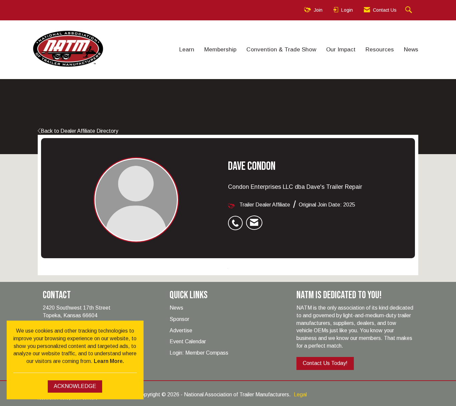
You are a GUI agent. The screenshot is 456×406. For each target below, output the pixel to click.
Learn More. (109, 361)
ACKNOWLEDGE (75, 386)
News (411, 49)
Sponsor (179, 319)
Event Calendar (188, 341)
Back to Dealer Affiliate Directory (79, 131)
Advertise (181, 330)
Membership (220, 49)
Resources (380, 49)
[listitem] (237, 219)
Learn (186, 49)
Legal (300, 394)
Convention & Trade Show (281, 49)
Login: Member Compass (199, 353)
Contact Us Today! (325, 363)
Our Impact (341, 49)
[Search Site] (409, 10)
